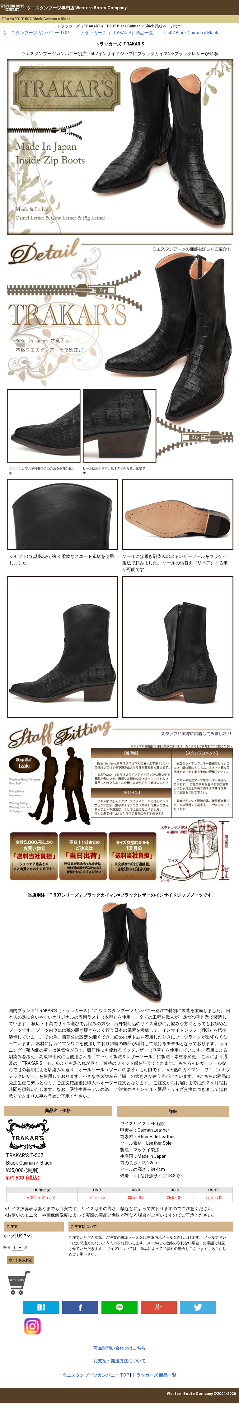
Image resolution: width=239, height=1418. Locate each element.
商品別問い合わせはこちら (119, 1347)
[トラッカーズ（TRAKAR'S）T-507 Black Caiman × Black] (41, 1306)
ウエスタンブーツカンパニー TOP (96, 1375)
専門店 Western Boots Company (76, 7)
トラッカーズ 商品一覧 (154, 1375)
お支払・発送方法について (119, 1360)
